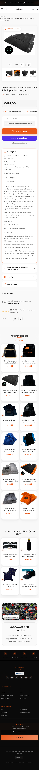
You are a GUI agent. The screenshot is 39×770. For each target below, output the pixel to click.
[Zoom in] (22, 65)
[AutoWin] (19, 9)
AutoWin (10, 762)
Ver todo (19, 340)
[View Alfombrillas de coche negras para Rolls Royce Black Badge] (17, 73)
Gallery (21, 692)
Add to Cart (21, 131)
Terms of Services (5, 698)
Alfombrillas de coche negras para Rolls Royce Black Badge (17, 19)
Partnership (23, 689)
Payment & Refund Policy (7, 695)
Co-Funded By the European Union (19, 670)
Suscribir (19, 737)
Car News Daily (23, 709)
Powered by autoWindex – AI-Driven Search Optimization (23, 762)
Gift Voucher (4, 715)
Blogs (2, 709)
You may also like (19, 335)
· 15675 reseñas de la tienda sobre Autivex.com (22, 311)
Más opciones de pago (19, 143)
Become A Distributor (25, 712)
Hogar (2, 16)
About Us (3, 689)
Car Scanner (4, 712)
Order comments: (10, 119)
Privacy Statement (24, 695)
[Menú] (2, 9)
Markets (3, 692)
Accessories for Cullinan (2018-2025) (20, 533)
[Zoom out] (10, 65)
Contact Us (22, 698)
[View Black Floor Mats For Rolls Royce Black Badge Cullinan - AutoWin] (9, 73)
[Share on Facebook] (10, 319)
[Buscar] (7, 9)
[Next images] (35, 74)
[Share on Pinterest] (20, 319)
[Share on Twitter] (15, 319)
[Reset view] (29, 65)
